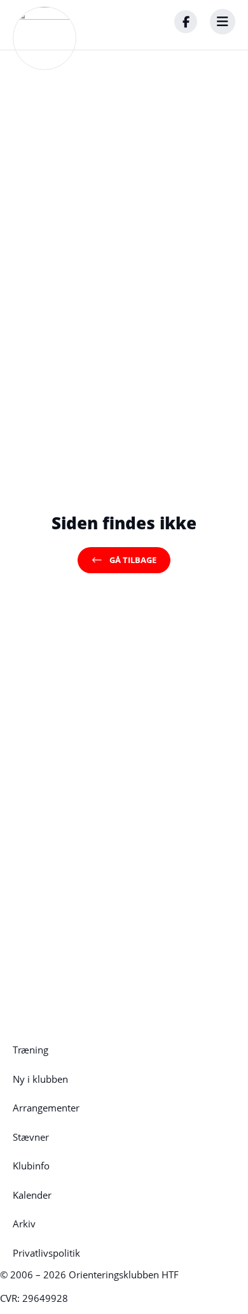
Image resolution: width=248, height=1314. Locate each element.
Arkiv (24, 1223)
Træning (30, 1049)
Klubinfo (31, 1165)
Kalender (32, 1195)
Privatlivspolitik (46, 1252)
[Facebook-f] (185, 21)
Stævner (31, 1137)
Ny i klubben (40, 1079)
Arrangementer (46, 1107)
